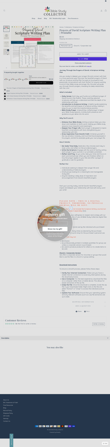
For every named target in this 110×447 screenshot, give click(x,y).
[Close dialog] (70, 208)
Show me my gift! (55, 229)
